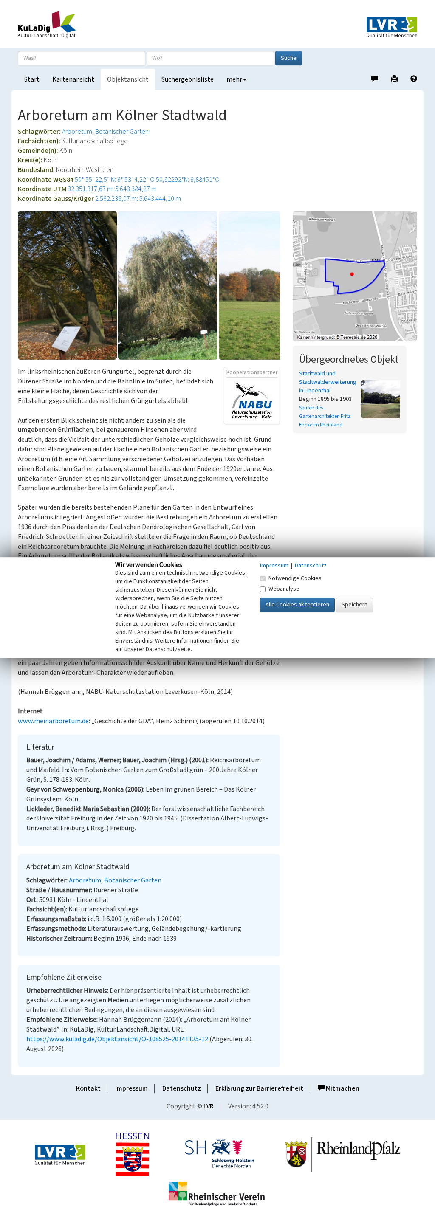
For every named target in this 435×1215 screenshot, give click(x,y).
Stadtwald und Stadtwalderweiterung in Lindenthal (327, 382)
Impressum (131, 1088)
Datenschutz (181, 1088)
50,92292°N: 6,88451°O (188, 179)
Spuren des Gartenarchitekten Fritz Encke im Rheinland (324, 416)
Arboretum (77, 131)
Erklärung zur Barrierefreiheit (259, 1088)
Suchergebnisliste (187, 79)
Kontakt (88, 1088)
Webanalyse (283, 589)
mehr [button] (234, 79)
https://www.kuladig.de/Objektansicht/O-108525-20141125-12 (117, 1039)
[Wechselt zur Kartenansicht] (355, 276)
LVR (208, 1106)
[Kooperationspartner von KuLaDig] (252, 400)
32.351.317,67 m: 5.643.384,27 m (112, 189)
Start (32, 79)
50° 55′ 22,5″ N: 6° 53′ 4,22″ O (115, 179)
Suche (289, 58)
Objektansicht (128, 79)
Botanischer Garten (122, 131)
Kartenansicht (73, 79)
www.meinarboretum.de (53, 721)
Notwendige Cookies (295, 578)
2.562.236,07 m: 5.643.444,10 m (138, 198)
